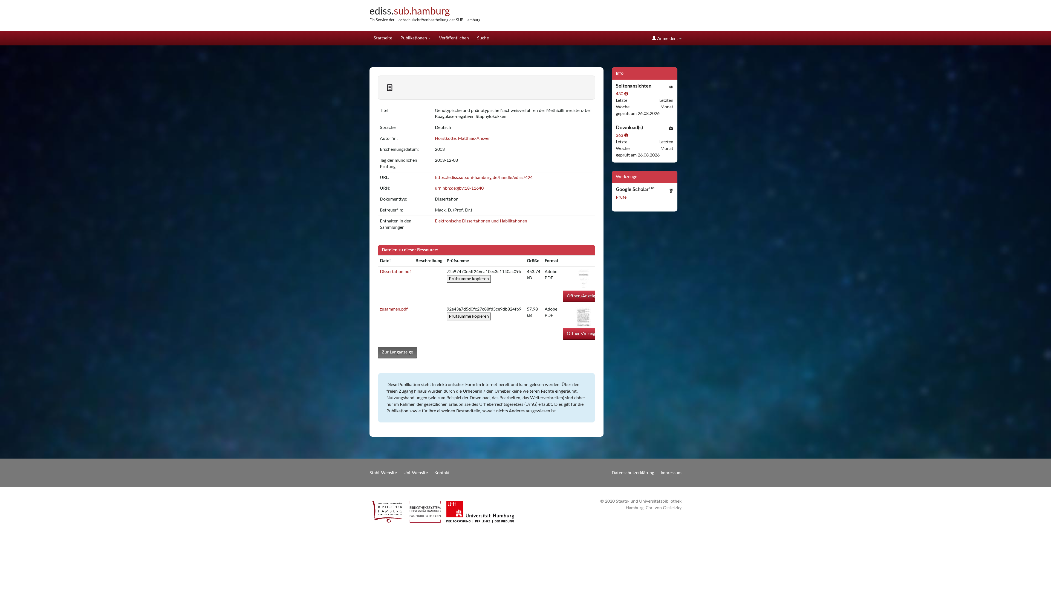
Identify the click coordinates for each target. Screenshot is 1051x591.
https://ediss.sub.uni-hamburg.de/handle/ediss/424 (484, 177)
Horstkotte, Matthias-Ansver (462, 138)
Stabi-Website (383, 473)
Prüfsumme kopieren (469, 279)
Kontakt (442, 473)
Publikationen (414, 38)
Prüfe (621, 197)
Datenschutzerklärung (633, 473)
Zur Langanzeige (397, 352)
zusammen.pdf (394, 309)
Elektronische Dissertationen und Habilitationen (481, 221)
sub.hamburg (409, 11)
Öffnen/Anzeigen (583, 296)
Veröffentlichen (454, 38)
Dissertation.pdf (395, 272)
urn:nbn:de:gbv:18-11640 (459, 188)
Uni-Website (415, 473)
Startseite (383, 38)
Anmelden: (667, 38)
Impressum (671, 473)
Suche (483, 38)
